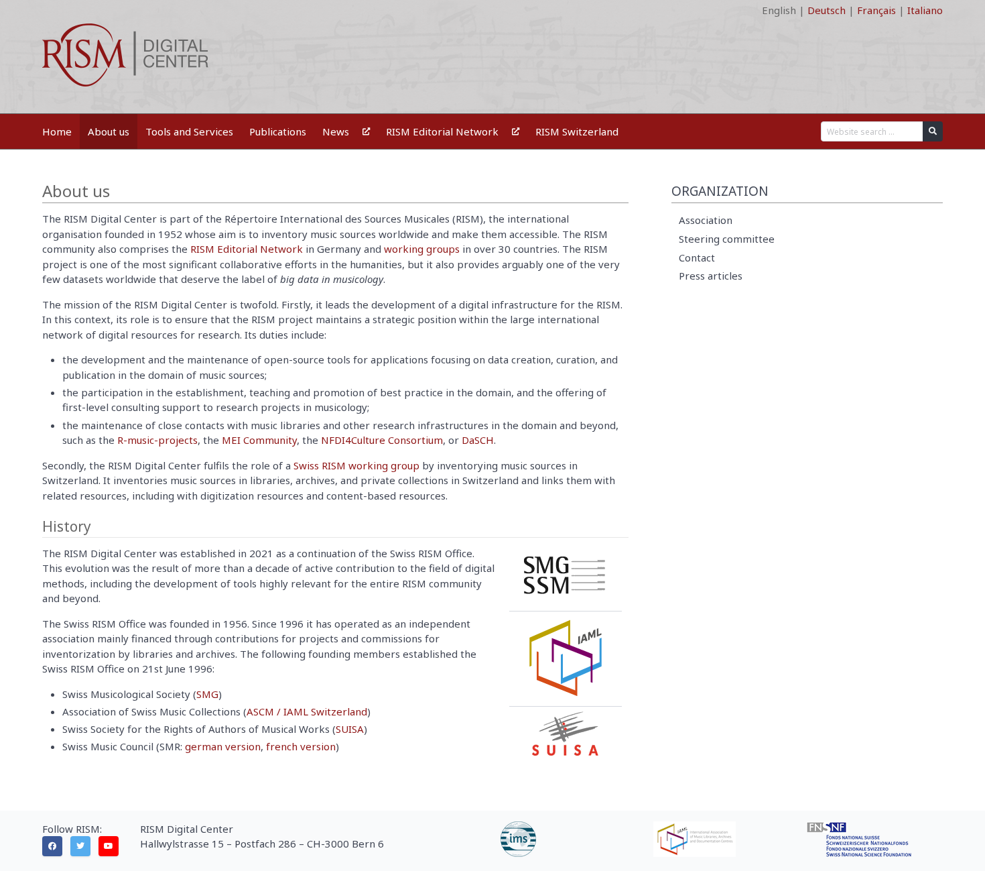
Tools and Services (189, 131)
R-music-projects (157, 440)
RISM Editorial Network (442, 131)
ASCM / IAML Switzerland (307, 711)
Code (54, 10)
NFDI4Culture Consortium (382, 440)
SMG (207, 694)
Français (876, 10)
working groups (422, 248)
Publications (277, 131)
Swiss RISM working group (356, 465)
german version (223, 746)
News (335, 131)
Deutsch (826, 10)
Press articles (710, 275)
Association (705, 220)
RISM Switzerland (576, 131)
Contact (697, 257)
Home (57, 131)
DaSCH (478, 440)
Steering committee (727, 238)
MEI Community (259, 440)
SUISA (350, 729)
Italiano (925, 10)
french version (301, 746)
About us (108, 131)
